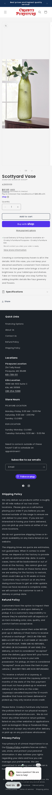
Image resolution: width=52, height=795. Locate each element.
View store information (15, 250)
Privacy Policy (13, 747)
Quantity (6, 201)
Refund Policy (12, 342)
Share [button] (7, 301)
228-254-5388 (12, 391)
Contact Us (11, 336)
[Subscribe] (44, 467)
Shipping (5, 191)
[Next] (32, 171)
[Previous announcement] (5, 3)
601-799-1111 (11, 374)
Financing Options (14, 324)
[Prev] (20, 171)
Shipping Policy (12, 348)
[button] (5, 12)
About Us (9, 330)
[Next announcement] (47, 3)
